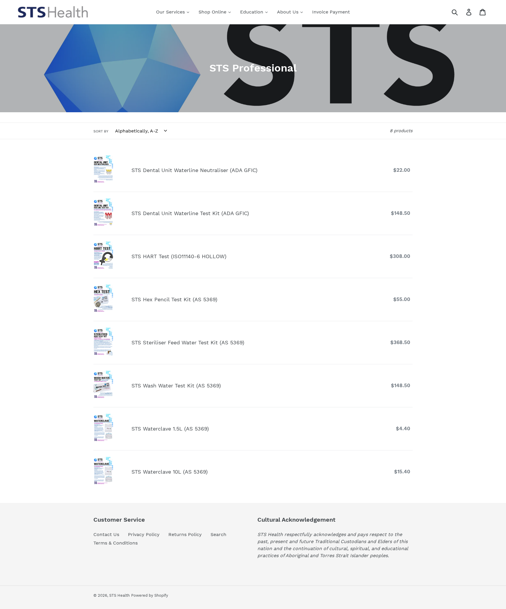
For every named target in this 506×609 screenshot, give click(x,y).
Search (218, 534)
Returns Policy (185, 534)
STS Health (119, 595)
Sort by (100, 131)
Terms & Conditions (115, 543)
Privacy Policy (144, 534)
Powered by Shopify (149, 595)
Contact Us (106, 534)
